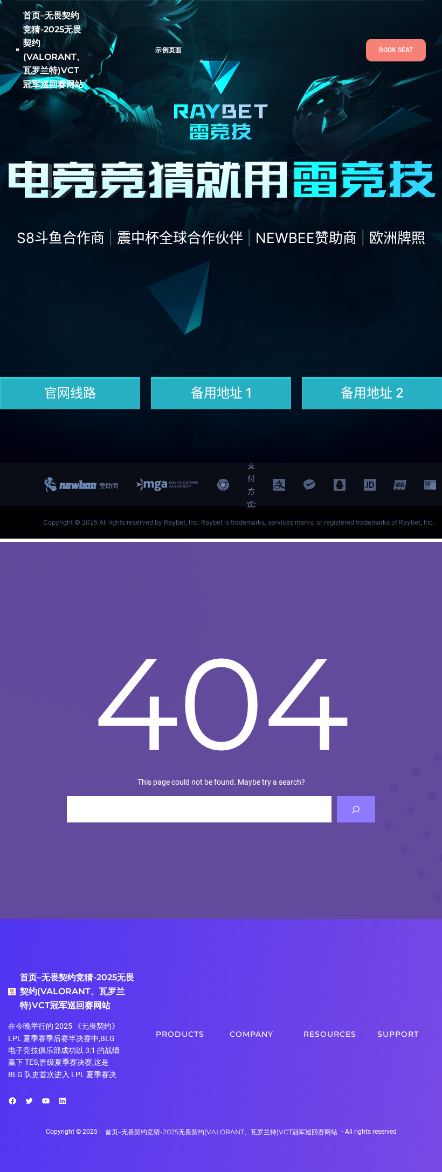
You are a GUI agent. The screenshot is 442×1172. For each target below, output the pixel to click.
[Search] (356, 809)
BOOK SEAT (396, 50)
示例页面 (168, 50)
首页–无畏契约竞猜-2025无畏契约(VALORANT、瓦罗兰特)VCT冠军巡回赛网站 (77, 991)
